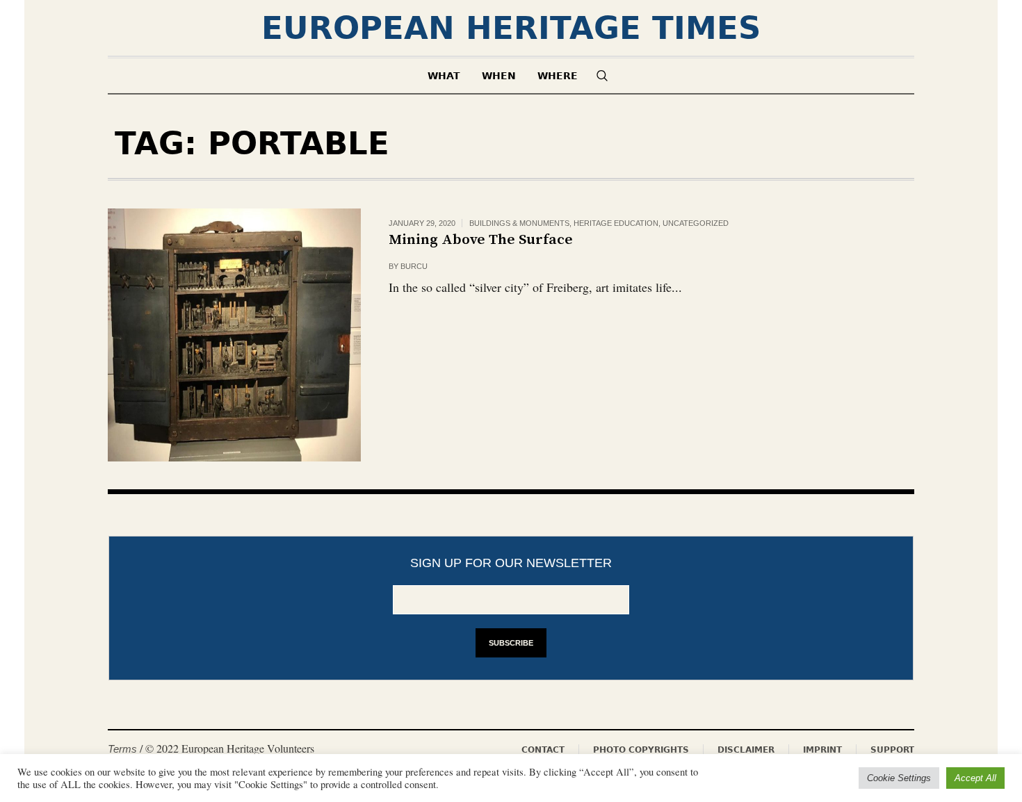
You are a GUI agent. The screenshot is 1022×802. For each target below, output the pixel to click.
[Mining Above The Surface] (234, 334)
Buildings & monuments (519, 223)
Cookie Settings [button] (899, 778)
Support (892, 750)
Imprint (822, 750)
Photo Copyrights (641, 750)
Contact (543, 750)
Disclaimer (745, 750)
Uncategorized (696, 223)
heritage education (616, 223)
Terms (122, 749)
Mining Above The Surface (481, 240)
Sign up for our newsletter (511, 563)
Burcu (414, 266)
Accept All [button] (975, 778)
